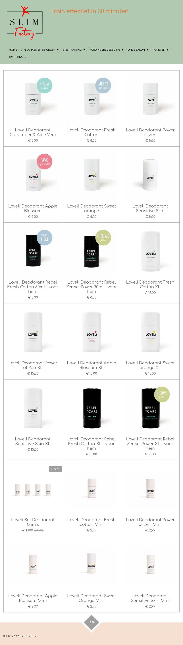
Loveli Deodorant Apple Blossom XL (91, 365)
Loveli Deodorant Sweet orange (91, 208)
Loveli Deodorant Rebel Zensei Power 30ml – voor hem (91, 287)
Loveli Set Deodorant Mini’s (33, 522)
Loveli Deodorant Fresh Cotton (91, 132)
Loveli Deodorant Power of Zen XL (32, 365)
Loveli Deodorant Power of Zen (150, 132)
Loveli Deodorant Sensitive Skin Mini (150, 598)
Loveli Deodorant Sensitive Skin (150, 208)
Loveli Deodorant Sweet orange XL (150, 365)
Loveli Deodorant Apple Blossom (32, 208)
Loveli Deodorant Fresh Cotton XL (150, 284)
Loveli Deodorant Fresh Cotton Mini (91, 522)
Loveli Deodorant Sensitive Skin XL (33, 441)
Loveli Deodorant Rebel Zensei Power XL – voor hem (150, 444)
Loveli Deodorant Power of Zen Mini (150, 522)
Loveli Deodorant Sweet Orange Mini (91, 598)
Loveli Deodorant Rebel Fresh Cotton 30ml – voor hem (32, 287)
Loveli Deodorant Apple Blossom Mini (32, 598)
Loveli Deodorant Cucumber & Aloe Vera (33, 132)
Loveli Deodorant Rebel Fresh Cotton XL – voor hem (91, 444)
